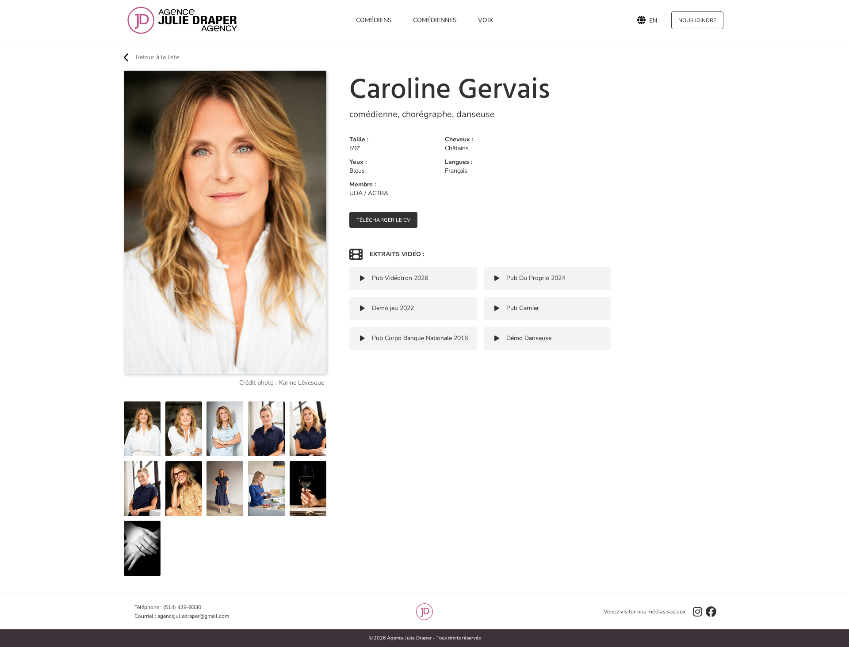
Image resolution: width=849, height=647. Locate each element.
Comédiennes (435, 20)
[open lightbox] (142, 429)
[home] (182, 20)
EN (653, 20)
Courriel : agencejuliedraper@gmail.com (181, 616)
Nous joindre (697, 20)
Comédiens (374, 20)
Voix (485, 20)
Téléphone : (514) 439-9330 (167, 607)
